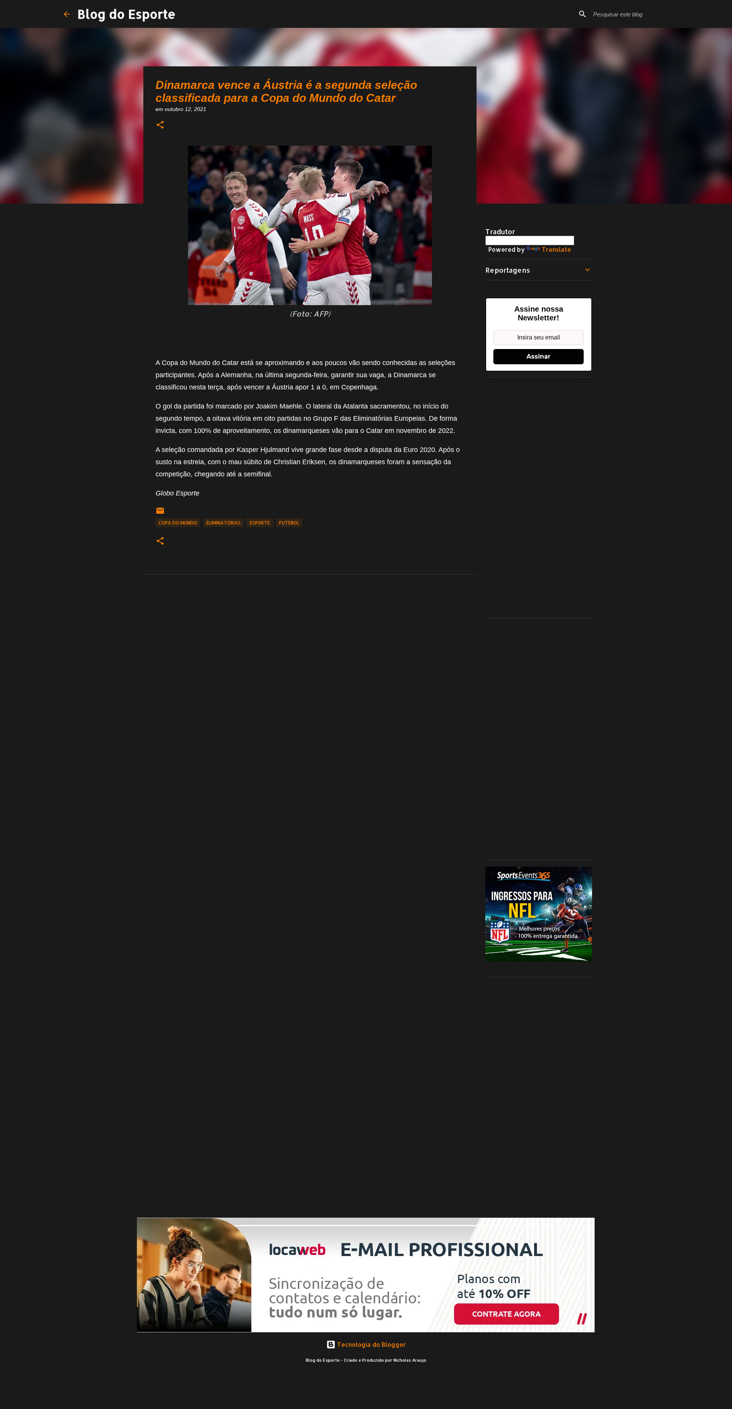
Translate (556, 249)
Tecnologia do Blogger (371, 1344)
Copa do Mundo (178, 523)
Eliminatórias (223, 523)
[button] (160, 125)
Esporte (260, 523)
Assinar (539, 356)
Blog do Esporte (126, 14)
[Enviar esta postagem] (160, 513)
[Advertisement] (538, 497)
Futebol (289, 523)
